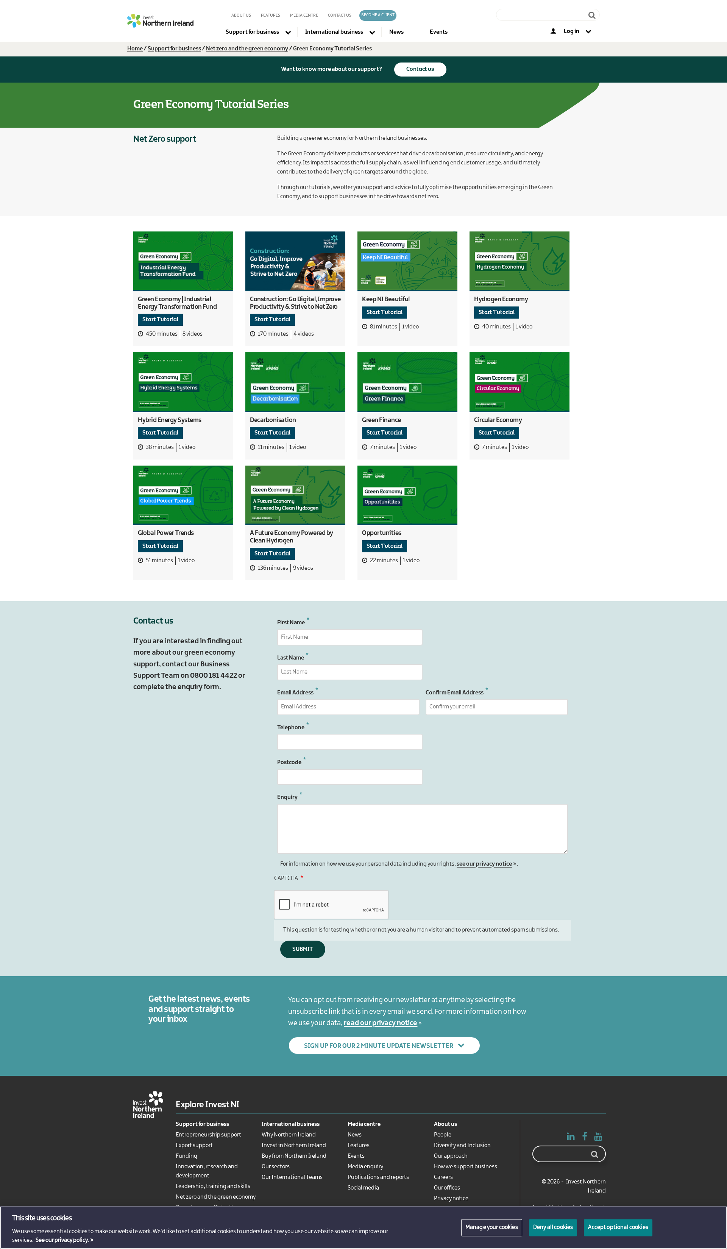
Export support (194, 1146)
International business (291, 1124)
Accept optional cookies (618, 1227)
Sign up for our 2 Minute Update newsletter (378, 1046)
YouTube (598, 1138)
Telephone (290, 728)
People (442, 1135)
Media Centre (304, 15)
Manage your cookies (491, 1227)
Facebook (585, 1138)
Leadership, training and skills (213, 1186)
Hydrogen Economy (501, 299)
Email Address (295, 693)
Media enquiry (365, 1167)
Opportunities (381, 533)
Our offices (447, 1188)
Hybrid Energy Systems (169, 420)
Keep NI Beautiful (386, 299)
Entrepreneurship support (208, 1135)
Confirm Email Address (455, 693)
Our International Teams (292, 1177)
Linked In (571, 1138)
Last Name (290, 658)
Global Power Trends (166, 533)
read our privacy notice (380, 1023)
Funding (186, 1156)
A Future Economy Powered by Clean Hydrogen (291, 537)
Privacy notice (451, 1199)
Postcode (289, 763)
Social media (363, 1188)
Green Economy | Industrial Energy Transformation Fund (177, 303)
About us (241, 15)
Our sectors (276, 1167)
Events (356, 1156)
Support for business (174, 49)
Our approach (451, 1156)
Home (135, 49)
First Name (291, 623)
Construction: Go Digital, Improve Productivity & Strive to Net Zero (295, 303)
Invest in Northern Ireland (294, 1146)
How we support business (465, 1167)
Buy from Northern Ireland (294, 1156)
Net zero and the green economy (247, 49)
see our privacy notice (484, 864)
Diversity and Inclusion (462, 1146)
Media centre (364, 1124)
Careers (443, 1177)
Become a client (378, 15)
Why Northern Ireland (289, 1135)
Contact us (339, 15)
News (355, 1135)
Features (270, 15)
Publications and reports (378, 1177)
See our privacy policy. (62, 1241)
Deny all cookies (553, 1227)
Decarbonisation (273, 420)
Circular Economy (498, 420)
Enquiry (287, 797)
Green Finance (381, 420)
